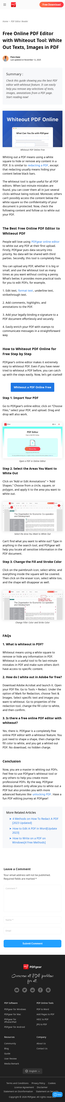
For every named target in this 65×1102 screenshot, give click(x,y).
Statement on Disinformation (18, 1091)
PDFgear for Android (14, 1027)
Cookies (52, 1083)
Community (10, 1043)
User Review (10, 1058)
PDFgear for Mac (12, 1014)
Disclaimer (42, 1087)
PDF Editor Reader (19, 21)
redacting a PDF (38, 165)
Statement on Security (47, 1091)
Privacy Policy (38, 1083)
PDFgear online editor (45, 241)
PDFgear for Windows (15, 1009)
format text (25, 290)
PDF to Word (43, 1009)
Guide (7, 1053)
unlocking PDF (41, 794)
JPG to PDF (42, 1024)
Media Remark (11, 1063)
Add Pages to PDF (45, 1014)
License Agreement (24, 1087)
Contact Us (42, 1048)
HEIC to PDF (42, 1019)
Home (5, 21)
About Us (41, 1043)
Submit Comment (32, 943)
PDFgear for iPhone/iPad (10, 1020)
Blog (6, 1048)
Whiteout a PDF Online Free (32, 387)
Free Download (51, 4)
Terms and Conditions (17, 1083)
